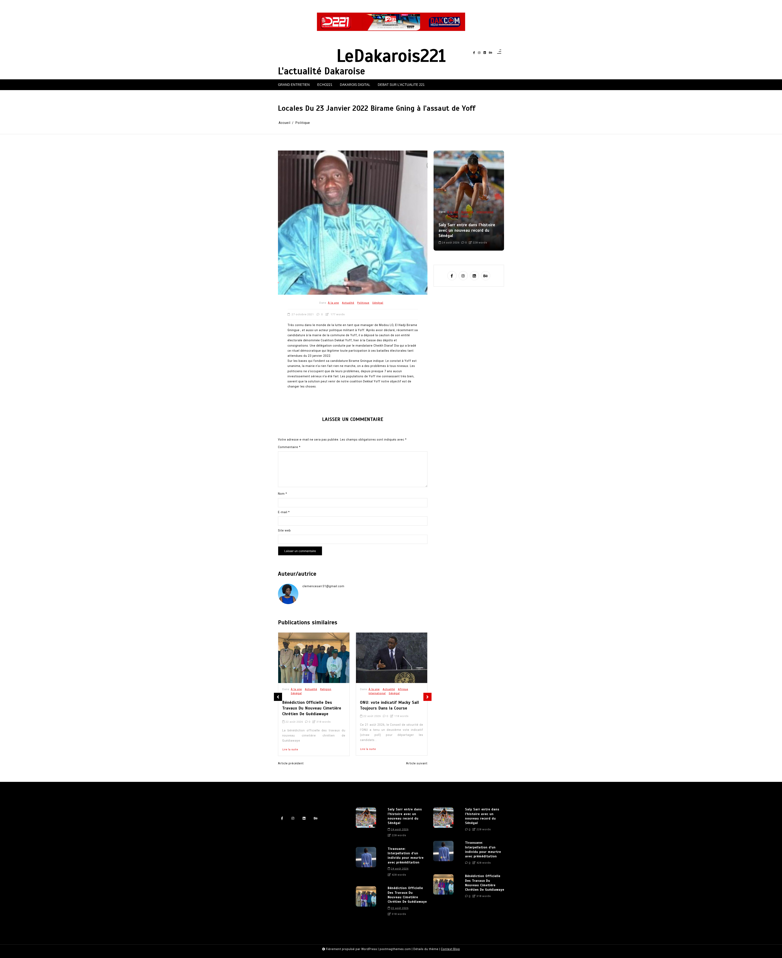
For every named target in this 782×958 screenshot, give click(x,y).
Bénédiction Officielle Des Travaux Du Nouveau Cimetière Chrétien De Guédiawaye (407, 895)
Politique (363, 302)
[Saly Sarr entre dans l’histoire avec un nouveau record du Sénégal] (366, 823)
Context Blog (450, 949)
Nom (282, 493)
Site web (284, 530)
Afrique (325, 689)
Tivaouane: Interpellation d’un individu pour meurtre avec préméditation (467, 230)
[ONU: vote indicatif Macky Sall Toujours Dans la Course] (313, 658)
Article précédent (291, 763)
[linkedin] (484, 53)
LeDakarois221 (391, 55)
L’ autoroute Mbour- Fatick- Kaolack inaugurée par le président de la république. (387, 708)
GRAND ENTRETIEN (294, 84)
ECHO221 (324, 84)
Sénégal (377, 302)
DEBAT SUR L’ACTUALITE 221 (401, 84)
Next (427, 697)
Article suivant (416, 763)
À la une (333, 302)
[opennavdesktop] (499, 52)
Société (452, 215)
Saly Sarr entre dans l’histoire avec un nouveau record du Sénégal (405, 816)
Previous (278, 697)
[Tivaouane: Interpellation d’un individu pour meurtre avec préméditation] (366, 863)
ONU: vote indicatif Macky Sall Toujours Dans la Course (311, 705)
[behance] (490, 53)
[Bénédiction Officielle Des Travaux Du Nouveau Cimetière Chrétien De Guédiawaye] (366, 902)
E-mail (284, 512)
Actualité (348, 302)
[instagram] (479, 53)
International (299, 693)
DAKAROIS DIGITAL (355, 84)
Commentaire (289, 447)
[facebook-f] (474, 53)
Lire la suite (290, 749)
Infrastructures (408, 689)
